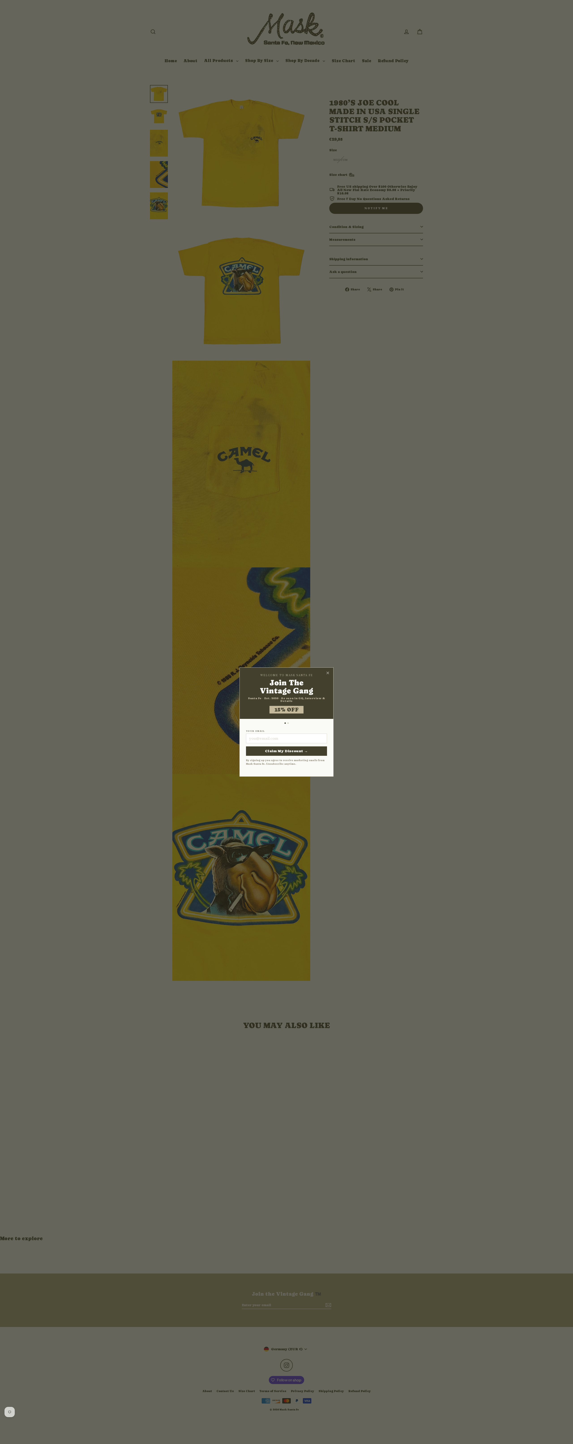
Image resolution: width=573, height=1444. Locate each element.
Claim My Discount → (286, 751)
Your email (255, 731)
